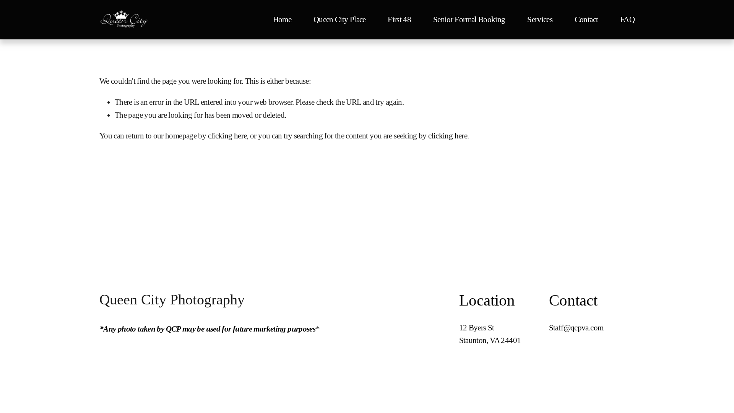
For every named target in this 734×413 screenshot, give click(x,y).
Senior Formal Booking (469, 19)
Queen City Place (339, 19)
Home (282, 19)
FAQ (627, 19)
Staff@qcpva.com (576, 327)
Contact (586, 19)
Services (539, 19)
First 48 (399, 19)
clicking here (227, 135)
